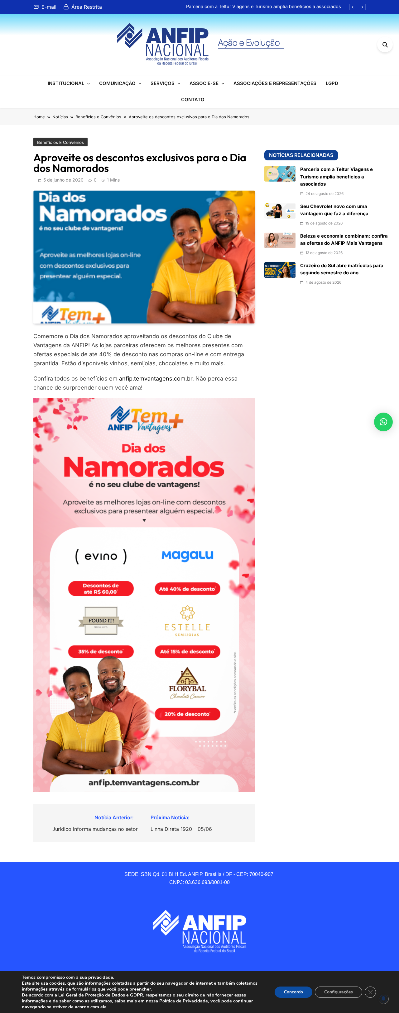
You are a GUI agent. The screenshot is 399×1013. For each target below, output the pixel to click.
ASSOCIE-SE (204, 83)
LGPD (332, 83)
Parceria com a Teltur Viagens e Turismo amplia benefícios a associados (263, 6)
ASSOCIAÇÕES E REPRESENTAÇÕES (274, 83)
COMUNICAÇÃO (117, 83)
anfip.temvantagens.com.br (155, 378)
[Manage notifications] (383, 999)
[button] (383, 422)
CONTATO (192, 99)
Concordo (293, 992)
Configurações (338, 992)
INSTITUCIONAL (66, 83)
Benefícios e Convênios (60, 142)
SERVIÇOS (163, 83)
